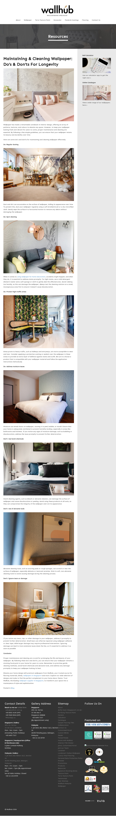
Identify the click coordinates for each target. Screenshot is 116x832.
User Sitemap (63, 781)
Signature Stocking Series (67, 771)
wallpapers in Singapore (32, 676)
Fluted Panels (63, 738)
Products (61, 766)
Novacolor (58, 20)
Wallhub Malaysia (64, 783)
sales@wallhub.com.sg (14, 710)
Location (61, 751)
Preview (61, 761)
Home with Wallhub (65, 740)
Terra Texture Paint (42, 20)
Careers (61, 715)
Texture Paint (63, 773)
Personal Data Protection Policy (70, 758)
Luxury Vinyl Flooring (66, 756)
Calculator (62, 718)
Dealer (60, 735)
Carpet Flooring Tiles (66, 723)
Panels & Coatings (72, 20)
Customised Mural (65, 730)
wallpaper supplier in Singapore (31, 681)
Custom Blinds (63, 733)
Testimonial (62, 778)
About (18, 20)
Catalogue (62, 720)
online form (22, 707)
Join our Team (63, 748)
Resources (62, 768)
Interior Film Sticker (66, 743)
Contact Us (96, 20)
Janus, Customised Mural (67, 746)
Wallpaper (28, 20)
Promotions (62, 763)
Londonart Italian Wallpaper (69, 753)
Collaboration (63, 725)
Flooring (85, 20)
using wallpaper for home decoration (31, 277)
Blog (12, 688)
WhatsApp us (10, 718)
